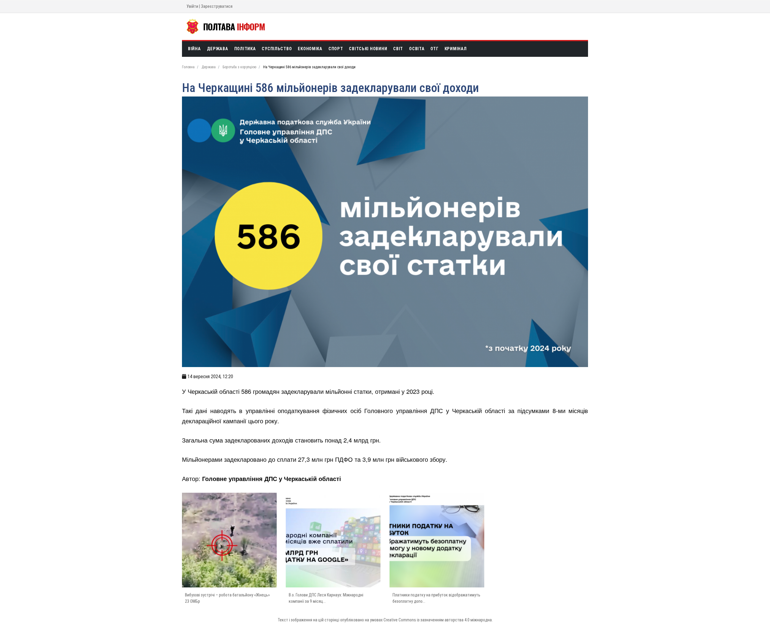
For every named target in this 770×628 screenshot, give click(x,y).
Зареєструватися (217, 6)
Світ (398, 48)
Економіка (310, 48)
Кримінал (456, 48)
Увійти (192, 6)
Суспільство (277, 48)
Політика (245, 48)
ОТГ (434, 48)
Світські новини (368, 48)
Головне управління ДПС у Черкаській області (271, 478)
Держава (217, 48)
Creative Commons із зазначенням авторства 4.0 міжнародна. (438, 619)
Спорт (335, 48)
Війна (194, 48)
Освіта (416, 48)
